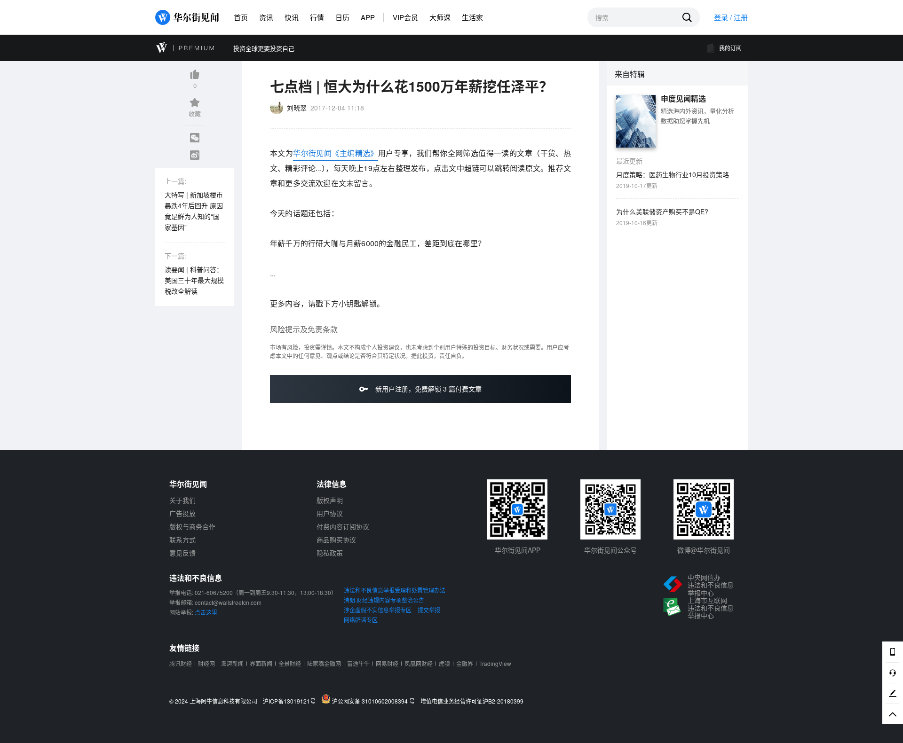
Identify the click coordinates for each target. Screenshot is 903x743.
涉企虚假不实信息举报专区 (378, 610)
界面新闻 (261, 663)
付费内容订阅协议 (343, 526)
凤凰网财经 (418, 663)
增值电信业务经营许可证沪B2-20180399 (471, 701)
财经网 (206, 663)
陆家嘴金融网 (324, 663)
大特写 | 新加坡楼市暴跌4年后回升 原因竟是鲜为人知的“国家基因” (194, 211)
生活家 (472, 17)
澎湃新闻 (232, 663)
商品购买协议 (336, 539)
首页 (241, 17)
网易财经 (387, 663)
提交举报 (429, 610)
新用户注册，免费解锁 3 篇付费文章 (427, 388)
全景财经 (289, 663)
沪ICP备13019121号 (291, 701)
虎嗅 (444, 663)
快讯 (292, 17)
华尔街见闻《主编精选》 (335, 153)
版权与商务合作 (192, 526)
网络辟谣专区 (361, 620)
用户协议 (330, 513)
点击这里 (206, 612)
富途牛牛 (358, 663)
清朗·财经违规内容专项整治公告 (384, 600)
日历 (342, 17)
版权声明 (330, 500)
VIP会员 (405, 17)
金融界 (464, 663)
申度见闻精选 (683, 99)
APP (368, 17)
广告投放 (182, 513)
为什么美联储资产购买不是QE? (662, 211)
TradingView (495, 663)
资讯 (266, 17)
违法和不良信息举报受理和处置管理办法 (394, 590)
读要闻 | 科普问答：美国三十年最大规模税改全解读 (194, 280)
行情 (317, 17)
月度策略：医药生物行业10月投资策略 (672, 174)
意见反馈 (182, 552)
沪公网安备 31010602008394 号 (375, 700)
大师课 (440, 17)
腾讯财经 (180, 663)
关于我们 (182, 500)
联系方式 (182, 539)
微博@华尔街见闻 (703, 550)
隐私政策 (330, 552)
